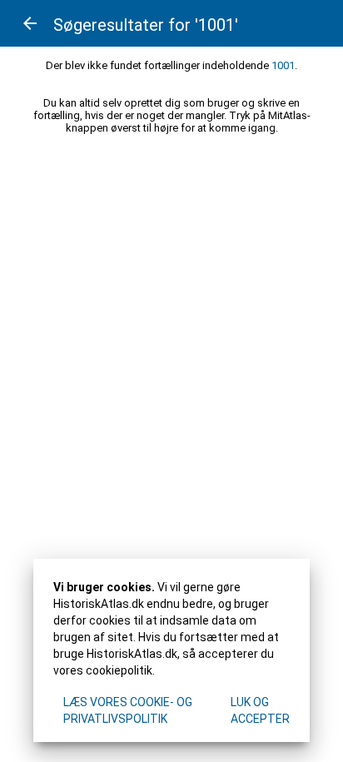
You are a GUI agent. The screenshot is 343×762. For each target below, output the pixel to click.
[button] (30, 23)
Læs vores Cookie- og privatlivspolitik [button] (127, 710)
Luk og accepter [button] (260, 710)
